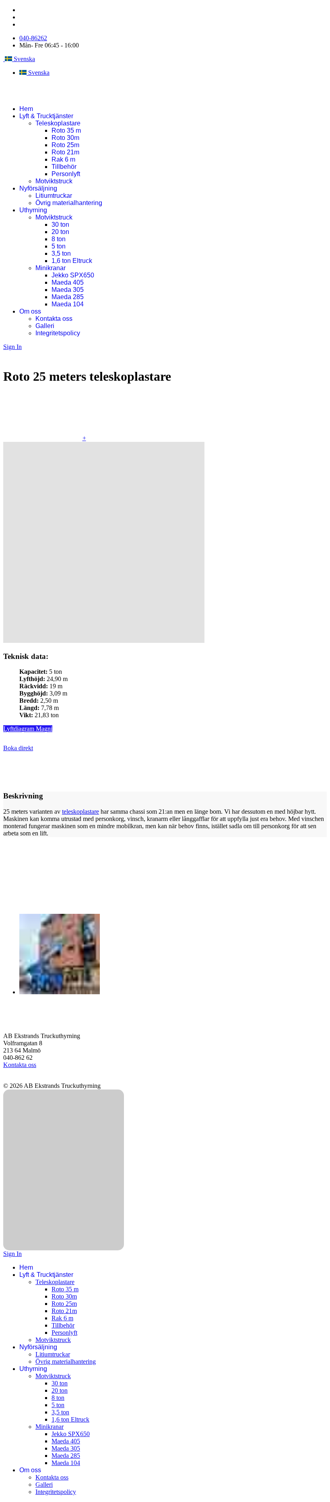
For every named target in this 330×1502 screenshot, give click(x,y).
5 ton (59, 246)
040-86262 (33, 38)
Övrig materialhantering (68, 202)
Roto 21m (65, 152)
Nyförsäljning (38, 188)
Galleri (44, 325)
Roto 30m (65, 137)
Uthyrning (33, 210)
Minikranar (50, 268)
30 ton (60, 224)
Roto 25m (65, 145)
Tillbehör (64, 166)
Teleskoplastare (57, 123)
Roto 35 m (66, 130)
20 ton (60, 231)
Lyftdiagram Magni (27, 728)
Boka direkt (18, 748)
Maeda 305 (68, 289)
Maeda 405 (68, 282)
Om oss (30, 311)
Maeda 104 (68, 304)
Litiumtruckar (53, 195)
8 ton (59, 239)
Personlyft (66, 173)
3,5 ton (61, 253)
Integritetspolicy (57, 333)
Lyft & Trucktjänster (46, 116)
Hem (26, 108)
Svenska (23, 58)
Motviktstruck (53, 181)
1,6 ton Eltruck (72, 260)
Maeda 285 (68, 296)
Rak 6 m (63, 159)
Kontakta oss (53, 318)
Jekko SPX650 (73, 275)
